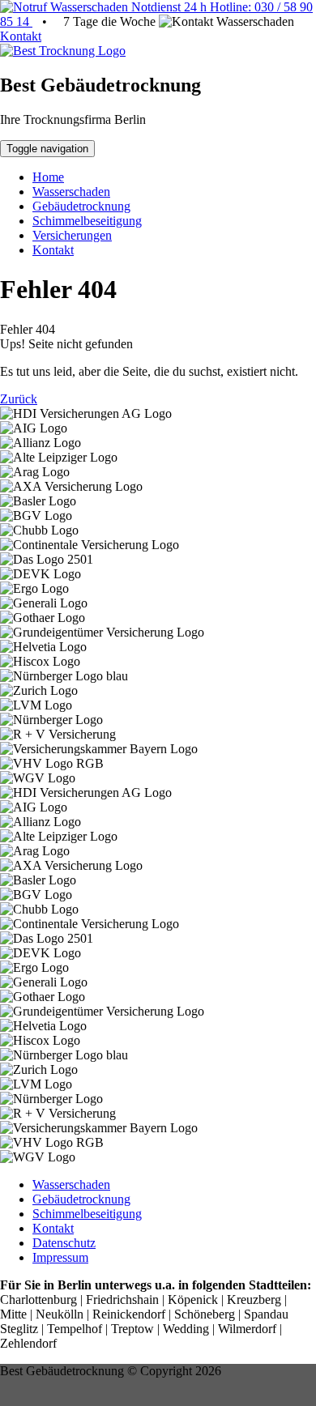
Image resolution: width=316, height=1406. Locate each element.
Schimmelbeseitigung (87, 221)
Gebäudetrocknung (81, 206)
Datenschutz (64, 1243)
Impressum (60, 1257)
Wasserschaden (71, 191)
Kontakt (20, 36)
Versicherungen (72, 235)
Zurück (18, 399)
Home (48, 177)
